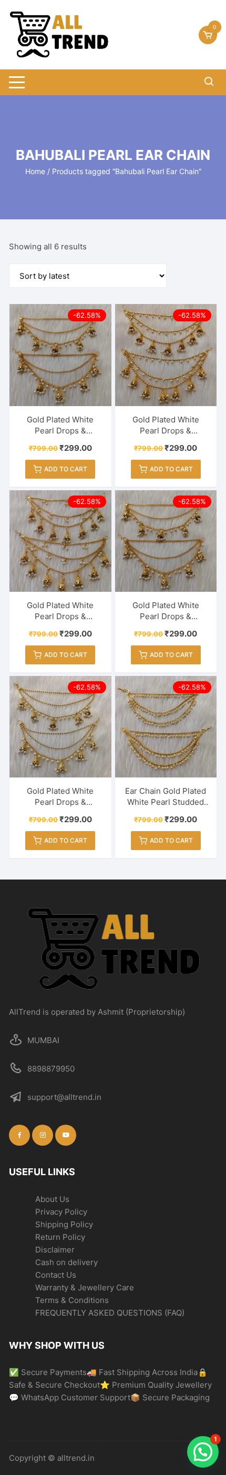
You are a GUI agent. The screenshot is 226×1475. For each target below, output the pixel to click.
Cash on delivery (66, 1262)
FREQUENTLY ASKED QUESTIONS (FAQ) (109, 1313)
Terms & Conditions (72, 1300)
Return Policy (60, 1237)
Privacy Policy (61, 1212)
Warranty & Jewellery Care (84, 1287)
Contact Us (55, 1275)
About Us (52, 1199)
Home (35, 171)
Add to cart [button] (65, 469)
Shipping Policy (64, 1224)
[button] (203, 1452)
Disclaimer (55, 1250)
